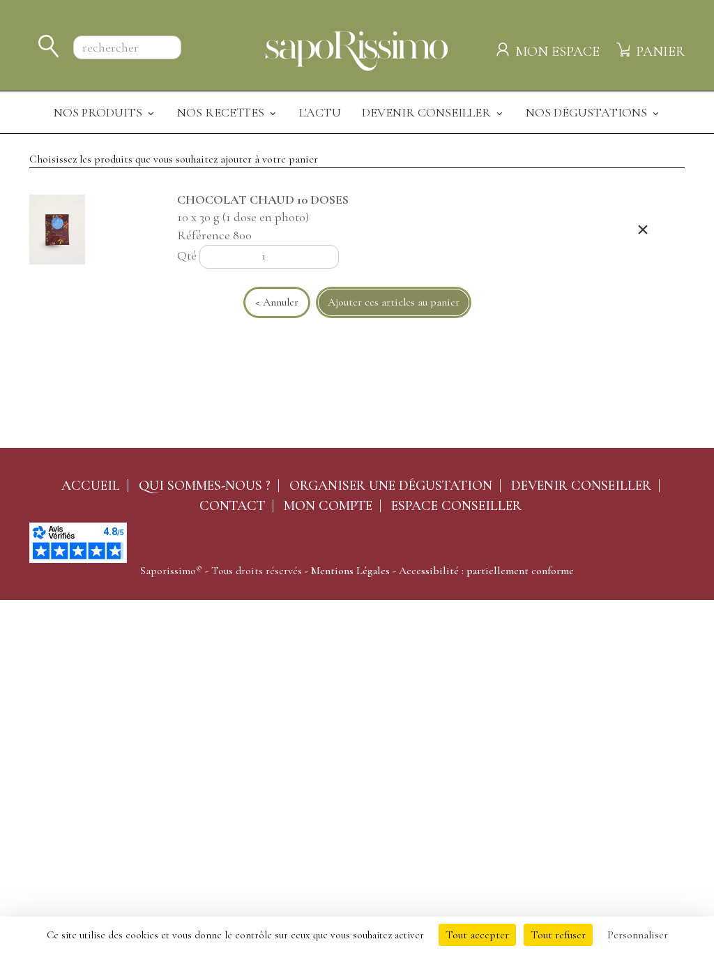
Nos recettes (222, 112)
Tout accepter (477, 935)
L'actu (320, 112)
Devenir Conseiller (428, 112)
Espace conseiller (456, 505)
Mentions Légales (350, 571)
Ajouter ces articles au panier (393, 302)
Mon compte (328, 505)
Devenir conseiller (581, 485)
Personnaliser (637, 935)
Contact (232, 505)
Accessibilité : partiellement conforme (486, 571)
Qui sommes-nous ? (205, 485)
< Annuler (276, 302)
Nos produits (99, 112)
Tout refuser (558, 935)
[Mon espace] (504, 47)
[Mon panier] (624, 47)
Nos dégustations (588, 112)
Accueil (90, 485)
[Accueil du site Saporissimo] (357, 49)
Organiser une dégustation (390, 485)
